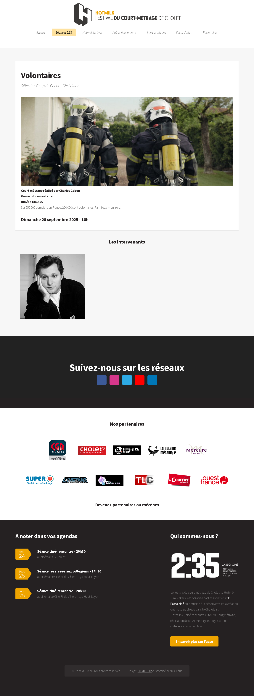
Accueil (40, 32)
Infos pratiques (156, 32)
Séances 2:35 (64, 32)
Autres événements (125, 32)
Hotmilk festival (92, 32)
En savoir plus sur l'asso (194, 641)
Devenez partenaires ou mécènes (127, 504)
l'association (184, 32)
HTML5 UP (145, 671)
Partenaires (210, 32)
